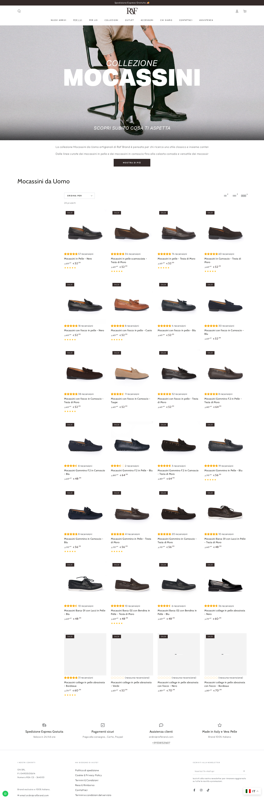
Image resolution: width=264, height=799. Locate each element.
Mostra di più (132, 162)
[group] (78, 254)
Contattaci (81, 790)
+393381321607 (161, 742)
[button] (19, 11)
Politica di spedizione (87, 770)
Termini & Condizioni (86, 780)
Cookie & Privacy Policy (88, 775)
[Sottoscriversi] (245, 771)
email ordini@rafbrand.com (34, 795)
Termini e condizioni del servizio (93, 795)
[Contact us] (5, 794)
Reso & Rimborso (85, 785)
